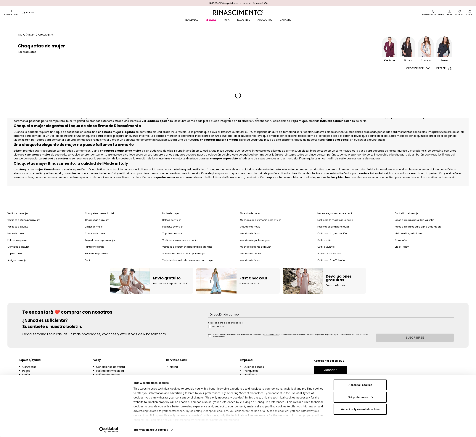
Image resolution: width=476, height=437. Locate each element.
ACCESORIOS (265, 19)
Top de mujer (14, 253)
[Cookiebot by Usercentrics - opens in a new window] (109, 430)
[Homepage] (238, 12)
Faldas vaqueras (17, 240)
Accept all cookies (360, 384)
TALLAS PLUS (243, 19)
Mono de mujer (15, 233)
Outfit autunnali (326, 246)
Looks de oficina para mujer (333, 226)
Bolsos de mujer (171, 220)
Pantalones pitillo (94, 246)
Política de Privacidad (110, 371)
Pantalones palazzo (96, 253)
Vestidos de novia (250, 226)
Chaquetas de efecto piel (99, 213)
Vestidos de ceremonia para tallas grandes (187, 246)
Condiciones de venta (110, 367)
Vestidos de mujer (17, 213)
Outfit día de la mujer (407, 213)
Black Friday (402, 246)
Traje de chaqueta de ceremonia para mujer (187, 260)
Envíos (26, 375)
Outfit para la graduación (332, 233)
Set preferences (358, 397)
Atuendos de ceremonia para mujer (260, 220)
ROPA (226, 19)
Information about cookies (151, 429)
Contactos (29, 367)
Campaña (401, 240)
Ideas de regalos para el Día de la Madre (418, 226)
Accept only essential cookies (360, 409)
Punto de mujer (170, 213)
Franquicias (251, 371)
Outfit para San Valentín (331, 260)
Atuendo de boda (250, 213)
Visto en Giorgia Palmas (408, 233)
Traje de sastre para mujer (100, 240)
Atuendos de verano (328, 253)
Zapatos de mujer (172, 233)
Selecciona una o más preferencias (225, 322)
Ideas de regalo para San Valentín (414, 220)
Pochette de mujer (172, 226)
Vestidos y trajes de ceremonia (179, 240)
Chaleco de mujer (95, 233)
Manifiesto (250, 375)
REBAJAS (211, 19)
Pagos (26, 371)
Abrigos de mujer (17, 260)
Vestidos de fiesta (250, 233)
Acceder (330, 370)
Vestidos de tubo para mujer (23, 220)
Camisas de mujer (18, 246)
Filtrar (441, 68)
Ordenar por (415, 68)
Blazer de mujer (93, 226)
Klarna (174, 367)
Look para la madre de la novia (335, 220)
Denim (88, 260)
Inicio (21, 34)
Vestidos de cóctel (250, 253)
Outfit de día (324, 240)
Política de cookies (108, 375)
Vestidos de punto (17, 226)
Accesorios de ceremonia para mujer (183, 253)
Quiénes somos (254, 367)
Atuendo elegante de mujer (255, 246)
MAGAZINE (285, 19)
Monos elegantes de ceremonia (335, 213)
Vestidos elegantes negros (255, 240)
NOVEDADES (191, 19)
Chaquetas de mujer (97, 220)
